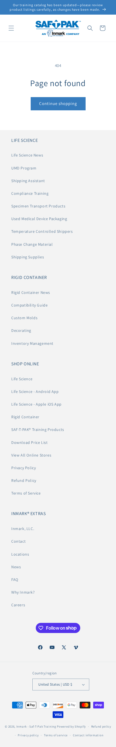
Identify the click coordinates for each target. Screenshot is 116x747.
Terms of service (56, 735)
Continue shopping (58, 103)
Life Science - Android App (35, 391)
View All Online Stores (31, 455)
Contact (18, 541)
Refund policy (101, 726)
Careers (18, 604)
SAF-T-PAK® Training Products (37, 429)
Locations (20, 554)
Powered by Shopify (71, 726)
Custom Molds (24, 317)
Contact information (88, 735)
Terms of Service (26, 493)
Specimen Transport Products (38, 206)
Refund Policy (23, 480)
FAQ (14, 579)
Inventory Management (32, 343)
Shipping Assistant (28, 180)
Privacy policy (28, 735)
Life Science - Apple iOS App (36, 404)
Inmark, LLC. (22, 528)
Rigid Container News (30, 292)
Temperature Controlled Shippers (42, 231)
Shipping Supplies (27, 257)
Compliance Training (29, 193)
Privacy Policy (23, 467)
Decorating (21, 330)
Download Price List (29, 442)
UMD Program (24, 168)
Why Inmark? (23, 592)
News (16, 566)
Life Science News (27, 155)
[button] (11, 28)
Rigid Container (25, 416)
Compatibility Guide (29, 305)
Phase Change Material (32, 244)
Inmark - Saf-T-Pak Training (36, 726)
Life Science (21, 378)
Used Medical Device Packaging (39, 218)
